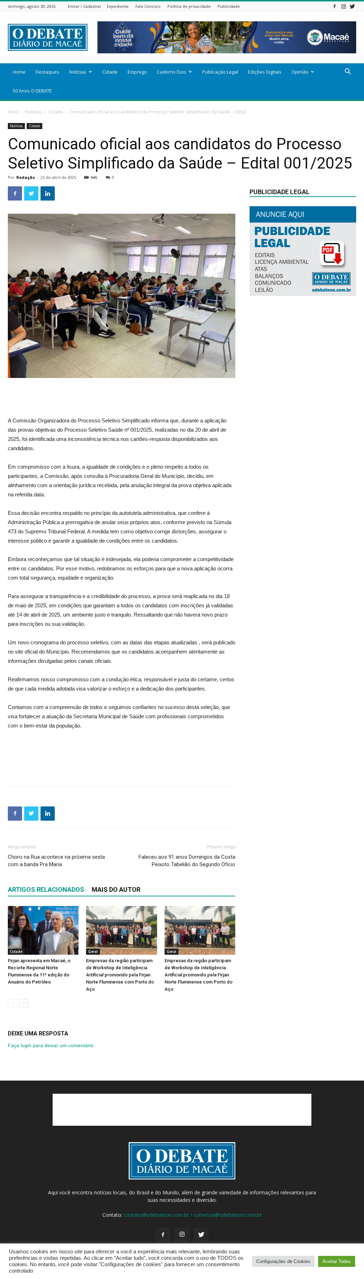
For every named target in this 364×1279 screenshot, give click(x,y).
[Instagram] (343, 6)
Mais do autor (116, 889)
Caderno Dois (171, 72)
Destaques (47, 72)
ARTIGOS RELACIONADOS (46, 889)
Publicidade (229, 6)
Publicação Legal (220, 72)
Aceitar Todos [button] (336, 1261)
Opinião (300, 72)
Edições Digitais (265, 72)
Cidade (110, 72)
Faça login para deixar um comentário (50, 1045)
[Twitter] (352, 6)
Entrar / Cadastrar (84, 6)
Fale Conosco (148, 6)
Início (13, 112)
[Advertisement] (121, 398)
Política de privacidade (189, 6)
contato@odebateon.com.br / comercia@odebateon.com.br (193, 1214)
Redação (25, 177)
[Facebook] (334, 6)
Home (19, 72)
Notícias (77, 72)
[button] (347, 72)
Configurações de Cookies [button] (283, 1261)
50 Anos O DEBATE (32, 90)
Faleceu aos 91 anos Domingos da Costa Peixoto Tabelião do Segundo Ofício (187, 861)
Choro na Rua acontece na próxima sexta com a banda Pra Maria (56, 861)
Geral (93, 951)
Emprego (137, 72)
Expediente (118, 6)
